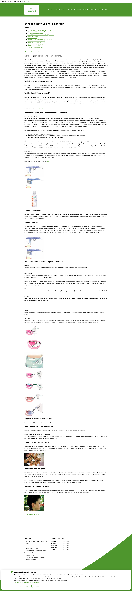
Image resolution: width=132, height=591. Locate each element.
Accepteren (36, 586)
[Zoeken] (106, 9)
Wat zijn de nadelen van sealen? (36, 32)
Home (50, 10)
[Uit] (11, 1)
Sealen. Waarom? (32, 38)
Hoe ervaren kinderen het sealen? (37, 42)
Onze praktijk (59, 10)
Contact (77, 10)
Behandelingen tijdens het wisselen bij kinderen (41, 35)
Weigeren (27, 586)
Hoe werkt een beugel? (34, 45)
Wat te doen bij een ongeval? (35, 33)
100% (25, 1)
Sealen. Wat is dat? (33, 36)
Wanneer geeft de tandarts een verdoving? (39, 30)
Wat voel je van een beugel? (35, 47)
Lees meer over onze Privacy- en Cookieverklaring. (27, 582)
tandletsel (41, 109)
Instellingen (18, 586)
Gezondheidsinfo (89, 10)
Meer (100, 10)
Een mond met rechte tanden (36, 44)
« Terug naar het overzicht (31, 52)
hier (48, 161)
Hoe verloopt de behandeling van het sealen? (40, 39)
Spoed (70, 10)
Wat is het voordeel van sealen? (36, 41)
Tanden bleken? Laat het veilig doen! (36, 550)
